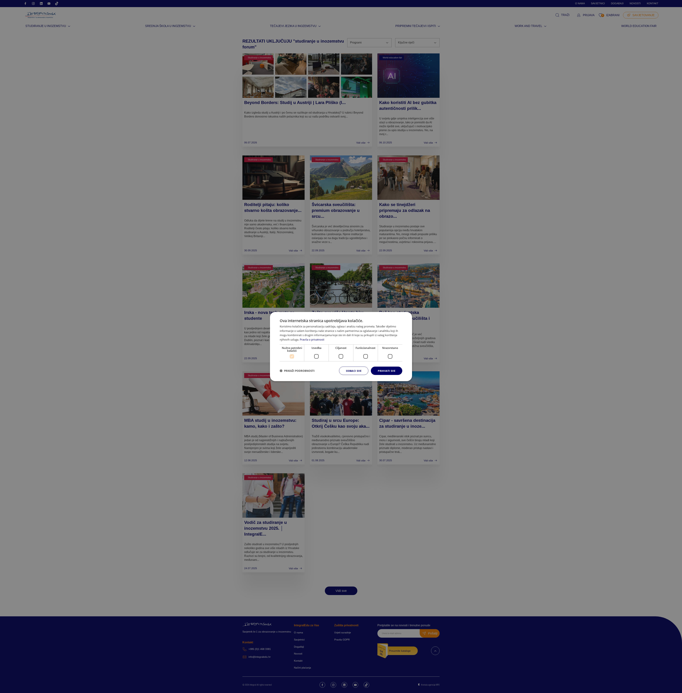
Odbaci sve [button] (353, 370)
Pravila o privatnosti (312, 339)
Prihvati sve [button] (386, 370)
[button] (297, 370)
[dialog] (341, 346)
